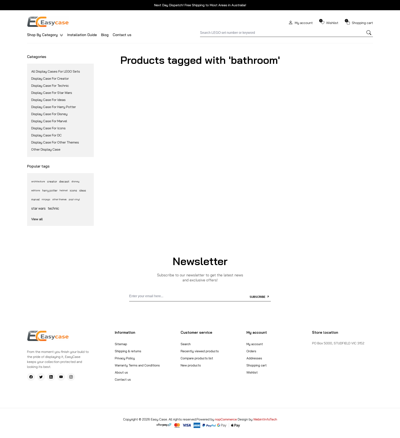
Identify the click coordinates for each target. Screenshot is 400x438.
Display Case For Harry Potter (53, 107)
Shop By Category (43, 35)
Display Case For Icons (48, 128)
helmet (64, 190)
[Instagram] (71, 377)
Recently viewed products (200, 351)
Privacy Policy (125, 358)
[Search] (369, 33)
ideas (82, 190)
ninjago (46, 199)
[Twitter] (41, 377)
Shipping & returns (128, 351)
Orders (251, 351)
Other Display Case (45, 149)
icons (73, 190)
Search (186, 344)
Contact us (122, 35)
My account (254, 344)
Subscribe (258, 296)
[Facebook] (31, 377)
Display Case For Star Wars (51, 93)
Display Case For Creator (50, 78)
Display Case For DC (46, 135)
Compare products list (197, 358)
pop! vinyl (74, 199)
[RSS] (51, 377)
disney (75, 181)
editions (35, 190)
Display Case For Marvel (49, 121)
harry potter (50, 190)
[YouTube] (61, 377)
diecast (64, 181)
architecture (38, 181)
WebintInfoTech (265, 419)
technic (53, 208)
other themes (59, 199)
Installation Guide (82, 35)
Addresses (254, 358)
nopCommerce (226, 419)
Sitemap (121, 344)
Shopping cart (256, 365)
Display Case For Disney (49, 114)
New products (191, 365)
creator (52, 181)
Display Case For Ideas (48, 100)
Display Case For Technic (50, 85)
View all (37, 219)
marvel (35, 199)
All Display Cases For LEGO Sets (55, 71)
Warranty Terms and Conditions (137, 365)
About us (121, 372)
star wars (38, 208)
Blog (105, 35)
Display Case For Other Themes (55, 142)
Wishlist (252, 372)
